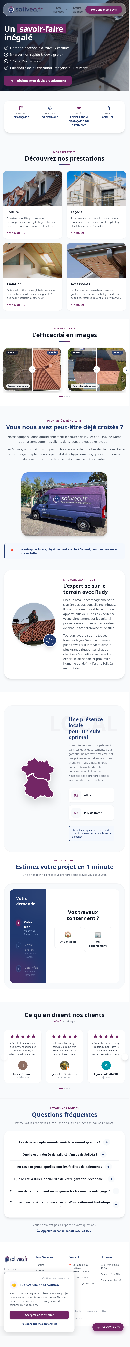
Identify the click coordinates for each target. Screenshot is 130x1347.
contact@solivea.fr (83, 1283)
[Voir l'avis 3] (67, 1088)
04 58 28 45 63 (81, 1277)
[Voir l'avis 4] (69, 1088)
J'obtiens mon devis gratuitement (40, 81)
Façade (40, 1270)
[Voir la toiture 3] (67, 396)
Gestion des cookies (96, 1311)
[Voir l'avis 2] (64, 1088)
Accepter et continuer (39, 1315)
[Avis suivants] (125, 1057)
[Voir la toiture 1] (61, 396)
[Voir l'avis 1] (61, 1088)
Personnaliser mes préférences (39, 1323)
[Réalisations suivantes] (126, 370)
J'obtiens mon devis (104, 9)
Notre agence (78, 9)
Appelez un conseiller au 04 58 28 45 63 (66, 1231)
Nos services (58, 9)
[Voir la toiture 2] (64, 396)
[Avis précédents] (4, 1057)
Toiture (40, 1264)
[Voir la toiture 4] (69, 396)
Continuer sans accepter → (55, 1278)
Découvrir (14, 233)
